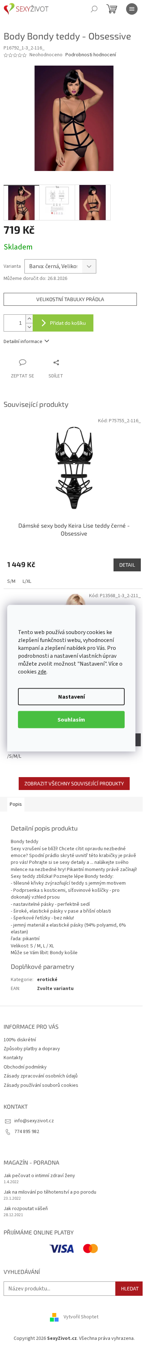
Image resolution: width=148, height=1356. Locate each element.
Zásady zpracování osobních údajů (41, 1076)
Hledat (130, 1288)
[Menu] (132, 9)
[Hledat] (94, 9)
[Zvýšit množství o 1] (29, 319)
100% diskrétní (20, 1039)
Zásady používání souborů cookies (41, 1085)
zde (42, 671)
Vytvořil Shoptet (81, 1317)
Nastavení (71, 696)
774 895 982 (26, 1131)
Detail (127, 565)
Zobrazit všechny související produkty (74, 783)
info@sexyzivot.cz (34, 1120)
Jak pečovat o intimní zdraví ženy (39, 1175)
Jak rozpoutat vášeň (26, 1208)
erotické (47, 979)
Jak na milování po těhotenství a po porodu (50, 1192)
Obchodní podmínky (25, 1067)
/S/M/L (14, 756)
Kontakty (13, 1057)
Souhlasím (71, 719)
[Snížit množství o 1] (29, 327)
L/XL (27, 581)
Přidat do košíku (68, 323)
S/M (11, 581)
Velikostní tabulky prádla (70, 299)
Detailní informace (23, 341)
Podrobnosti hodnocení (90, 55)
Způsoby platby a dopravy (32, 1048)
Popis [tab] (16, 804)
